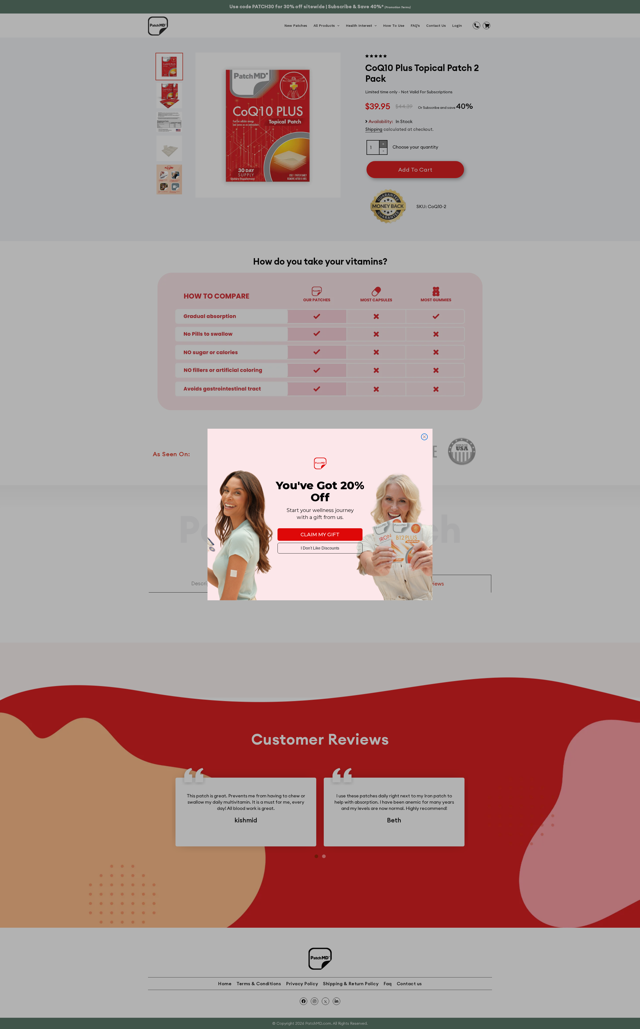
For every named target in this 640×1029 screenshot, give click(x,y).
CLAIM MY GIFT (320, 535)
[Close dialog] (424, 437)
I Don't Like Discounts (320, 548)
